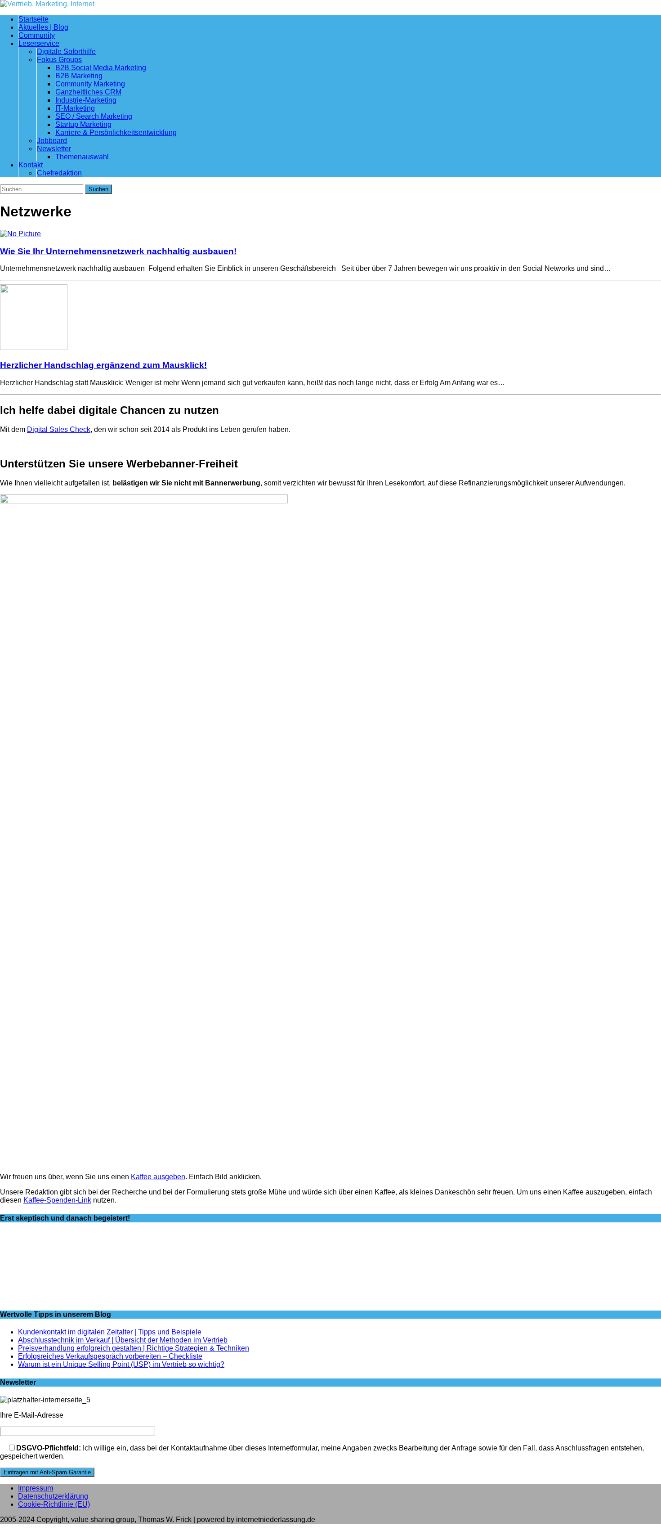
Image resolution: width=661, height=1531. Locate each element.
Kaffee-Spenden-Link (57, 1200)
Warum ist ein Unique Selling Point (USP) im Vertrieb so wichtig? (121, 1364)
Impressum (35, 1488)
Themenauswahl (82, 157)
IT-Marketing (75, 108)
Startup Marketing (83, 124)
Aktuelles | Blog (43, 27)
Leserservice (38, 43)
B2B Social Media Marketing (100, 68)
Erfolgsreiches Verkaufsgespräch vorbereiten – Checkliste (110, 1356)
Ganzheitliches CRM (88, 92)
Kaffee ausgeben (158, 1177)
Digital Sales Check (58, 429)
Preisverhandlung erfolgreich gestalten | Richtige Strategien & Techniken (133, 1348)
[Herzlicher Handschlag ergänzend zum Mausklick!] (33, 347)
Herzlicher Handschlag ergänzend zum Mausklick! (103, 365)
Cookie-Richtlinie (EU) (54, 1504)
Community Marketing (90, 84)
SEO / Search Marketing (93, 116)
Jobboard (52, 140)
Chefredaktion (59, 173)
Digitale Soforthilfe (66, 51)
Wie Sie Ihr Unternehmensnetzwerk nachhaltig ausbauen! (118, 251)
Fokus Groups (59, 59)
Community (36, 35)
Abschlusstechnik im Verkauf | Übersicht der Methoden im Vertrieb (123, 1340)
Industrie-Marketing (85, 100)
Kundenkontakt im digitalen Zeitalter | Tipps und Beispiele (109, 1332)
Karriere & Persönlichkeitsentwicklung (116, 132)
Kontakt (30, 165)
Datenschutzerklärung (53, 1496)
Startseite (33, 19)
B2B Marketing (79, 76)
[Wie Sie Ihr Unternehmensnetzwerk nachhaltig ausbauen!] (20, 234)
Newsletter (54, 149)
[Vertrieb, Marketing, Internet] (330, 4)
